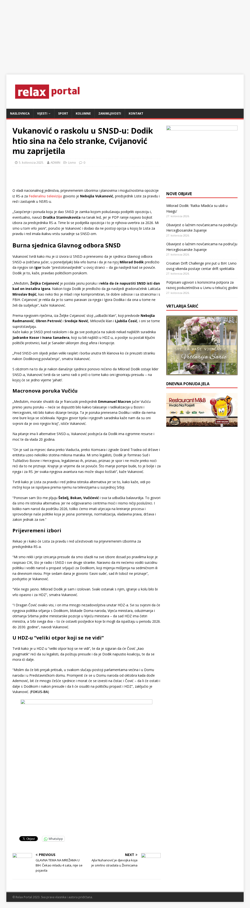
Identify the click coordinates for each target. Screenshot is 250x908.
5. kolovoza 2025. (31, 162)
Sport (63, 113)
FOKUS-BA (39, 691)
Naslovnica (20, 113)
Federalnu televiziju (46, 196)
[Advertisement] (125, 34)
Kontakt (136, 113)
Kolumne (83, 113)
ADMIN (55, 162)
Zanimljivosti (109, 113)
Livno (72, 162)
